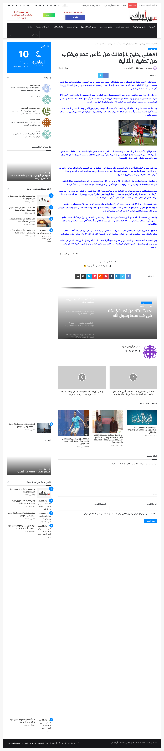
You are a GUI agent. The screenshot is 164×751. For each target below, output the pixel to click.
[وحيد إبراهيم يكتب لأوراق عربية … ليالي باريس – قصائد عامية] (44, 325)
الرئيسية (152, 27)
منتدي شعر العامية (105, 27)
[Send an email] (137, 68)
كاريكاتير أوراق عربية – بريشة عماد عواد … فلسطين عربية (30, 177)
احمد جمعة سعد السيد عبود (30, 108)
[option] (107, 313)
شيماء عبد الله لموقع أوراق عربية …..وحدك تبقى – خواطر (22, 425)
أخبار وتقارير (143, 44)
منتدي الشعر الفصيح (123, 27)
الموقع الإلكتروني (100, 504)
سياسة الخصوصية (14, 743)
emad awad (35, 119)
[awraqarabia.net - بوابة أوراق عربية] (143, 16)
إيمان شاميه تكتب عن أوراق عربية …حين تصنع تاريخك (21, 197)
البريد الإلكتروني (151, 504)
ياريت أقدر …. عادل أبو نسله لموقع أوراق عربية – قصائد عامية (22, 209)
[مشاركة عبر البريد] (83, 276)
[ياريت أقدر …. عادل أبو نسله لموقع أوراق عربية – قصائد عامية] (44, 211)
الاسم (155, 494)
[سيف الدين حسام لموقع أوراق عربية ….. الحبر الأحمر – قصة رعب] (44, 621)
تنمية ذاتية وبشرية (42, 27)
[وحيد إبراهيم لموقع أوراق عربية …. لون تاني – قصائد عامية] (44, 222)
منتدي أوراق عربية (139, 27)
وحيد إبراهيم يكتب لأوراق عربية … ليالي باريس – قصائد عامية (22, 232)
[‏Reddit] (100, 276)
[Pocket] (94, 276)
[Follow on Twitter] (139, 68)
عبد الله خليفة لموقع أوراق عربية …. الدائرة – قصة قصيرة (21, 721)
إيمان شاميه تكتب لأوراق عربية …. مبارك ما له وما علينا (22, 502)
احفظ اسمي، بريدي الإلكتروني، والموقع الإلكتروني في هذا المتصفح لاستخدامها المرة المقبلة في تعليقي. (119, 514)
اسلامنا (30, 27)
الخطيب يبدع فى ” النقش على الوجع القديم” (31, 470)
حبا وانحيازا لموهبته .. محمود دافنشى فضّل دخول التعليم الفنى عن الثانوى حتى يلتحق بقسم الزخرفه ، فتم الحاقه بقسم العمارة (108, 438)
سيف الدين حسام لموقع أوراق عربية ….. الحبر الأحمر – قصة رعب (21, 527)
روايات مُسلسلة (72, 27)
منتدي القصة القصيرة (88, 27)
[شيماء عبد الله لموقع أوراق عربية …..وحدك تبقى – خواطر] (44, 428)
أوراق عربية (114, 742)
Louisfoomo (35, 85)
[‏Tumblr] (111, 276)
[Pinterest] (106, 276)
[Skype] (89, 276)
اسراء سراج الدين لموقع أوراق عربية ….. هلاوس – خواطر (21, 514)
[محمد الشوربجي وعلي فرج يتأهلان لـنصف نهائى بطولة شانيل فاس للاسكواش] (73, 423)
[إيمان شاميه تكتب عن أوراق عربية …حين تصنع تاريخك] (44, 200)
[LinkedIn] (117, 276)
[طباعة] (77, 276)
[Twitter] (100, 75)
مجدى (38, 131)
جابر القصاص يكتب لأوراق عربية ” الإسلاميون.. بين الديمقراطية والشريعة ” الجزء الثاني (142, 430)
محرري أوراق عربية (146, 68)
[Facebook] (106, 75)
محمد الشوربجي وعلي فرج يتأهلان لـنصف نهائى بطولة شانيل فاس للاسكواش (75, 441)
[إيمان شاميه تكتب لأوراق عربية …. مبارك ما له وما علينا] (44, 505)
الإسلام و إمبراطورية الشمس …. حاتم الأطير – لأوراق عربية (127, 313)
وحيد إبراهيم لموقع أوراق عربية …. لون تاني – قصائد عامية (22, 220)
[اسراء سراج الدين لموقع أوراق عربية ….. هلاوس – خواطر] (44, 517)
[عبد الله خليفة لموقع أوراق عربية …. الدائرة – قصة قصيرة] (44, 725)
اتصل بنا (25, 743)
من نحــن (32, 743)
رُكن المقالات (58, 27)
